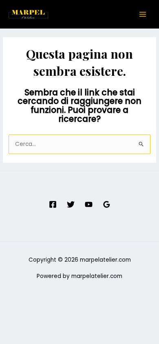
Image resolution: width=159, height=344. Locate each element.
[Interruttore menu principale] (143, 14)
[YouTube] (89, 204)
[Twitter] (71, 204)
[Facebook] (53, 204)
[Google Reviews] (106, 204)
